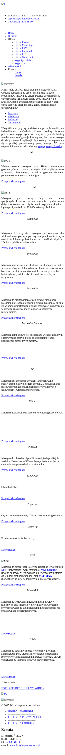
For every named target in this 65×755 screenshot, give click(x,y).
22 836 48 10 (13, 742)
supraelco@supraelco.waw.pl (23, 18)
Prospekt (5, 181)
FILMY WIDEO (35, 688)
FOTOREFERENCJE (13, 688)
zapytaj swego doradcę (50, 146)
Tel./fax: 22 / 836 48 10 (20, 21)
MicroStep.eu (17, 181)
